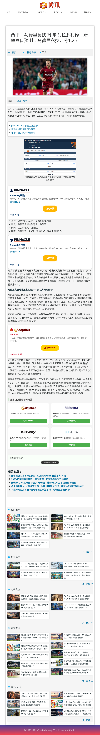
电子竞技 (57, 12)
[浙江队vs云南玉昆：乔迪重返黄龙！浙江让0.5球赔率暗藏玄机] (57, 645)
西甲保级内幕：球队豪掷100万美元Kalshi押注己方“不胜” (39, 475)
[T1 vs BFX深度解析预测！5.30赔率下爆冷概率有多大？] (13, 615)
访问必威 (28, 445)
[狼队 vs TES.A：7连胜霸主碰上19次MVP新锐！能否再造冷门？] (13, 535)
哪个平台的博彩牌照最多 (23, 132)
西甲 (25, 100)
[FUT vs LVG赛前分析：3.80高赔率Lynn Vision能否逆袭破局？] (57, 526)
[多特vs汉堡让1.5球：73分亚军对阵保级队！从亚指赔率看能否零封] (57, 662)
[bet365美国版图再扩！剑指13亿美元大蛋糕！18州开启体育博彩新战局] (13, 565)
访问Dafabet (50, 347)
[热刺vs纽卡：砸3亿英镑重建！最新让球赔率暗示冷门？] (57, 517)
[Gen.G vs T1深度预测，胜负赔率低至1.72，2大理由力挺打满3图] (13, 597)
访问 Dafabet (28, 421)
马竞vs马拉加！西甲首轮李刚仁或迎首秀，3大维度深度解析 (40, 489)
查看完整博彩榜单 (50, 462)
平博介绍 (14, 215)
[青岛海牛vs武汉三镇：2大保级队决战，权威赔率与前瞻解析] (57, 636)
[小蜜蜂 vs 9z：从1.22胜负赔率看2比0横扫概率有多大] (13, 606)
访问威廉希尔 (71, 421)
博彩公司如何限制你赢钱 (23, 129)
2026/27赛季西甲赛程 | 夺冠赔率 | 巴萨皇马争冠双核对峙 (39, 479)
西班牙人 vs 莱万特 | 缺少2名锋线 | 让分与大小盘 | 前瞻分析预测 (43, 482)
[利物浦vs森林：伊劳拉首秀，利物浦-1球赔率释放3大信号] (57, 535)
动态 (19, 100)
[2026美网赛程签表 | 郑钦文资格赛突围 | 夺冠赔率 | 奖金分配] (13, 543)
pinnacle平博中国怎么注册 (24, 125)
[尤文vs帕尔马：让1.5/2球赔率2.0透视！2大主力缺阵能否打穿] (13, 656)
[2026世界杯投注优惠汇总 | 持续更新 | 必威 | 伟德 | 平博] (13, 573)
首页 (8, 12)
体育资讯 (40, 12)
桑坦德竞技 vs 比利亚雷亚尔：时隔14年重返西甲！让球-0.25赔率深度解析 (47, 486)
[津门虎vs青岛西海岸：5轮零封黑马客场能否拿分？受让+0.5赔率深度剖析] (13, 637)
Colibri (72, 730)
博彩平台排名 (23, 12)
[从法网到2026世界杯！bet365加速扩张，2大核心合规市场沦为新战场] (57, 575)
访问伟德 (72, 445)
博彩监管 (87, 12)
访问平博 (50, 208)
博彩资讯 (73, 12)
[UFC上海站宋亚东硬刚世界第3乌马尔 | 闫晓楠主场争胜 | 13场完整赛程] (57, 712)
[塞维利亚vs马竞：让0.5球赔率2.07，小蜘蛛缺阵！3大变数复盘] (57, 653)
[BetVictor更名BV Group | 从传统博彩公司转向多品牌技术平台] (57, 565)
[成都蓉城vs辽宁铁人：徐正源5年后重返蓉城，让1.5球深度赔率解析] (13, 526)
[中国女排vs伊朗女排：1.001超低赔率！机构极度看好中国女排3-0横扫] (13, 517)
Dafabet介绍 (16, 354)
